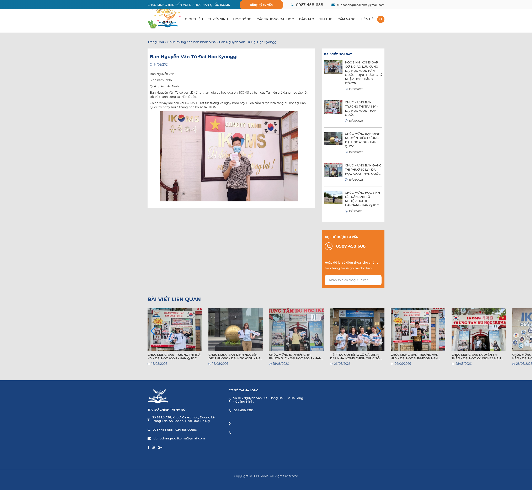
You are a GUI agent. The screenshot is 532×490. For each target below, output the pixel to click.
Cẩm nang (346, 19)
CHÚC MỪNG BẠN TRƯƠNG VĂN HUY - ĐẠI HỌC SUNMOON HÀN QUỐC (414, 356)
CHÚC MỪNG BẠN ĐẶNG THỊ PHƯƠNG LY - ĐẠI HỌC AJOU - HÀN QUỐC (363, 170)
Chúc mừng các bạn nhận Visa (191, 42)
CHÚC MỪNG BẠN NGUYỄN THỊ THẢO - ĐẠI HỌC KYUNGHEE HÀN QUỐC (476, 356)
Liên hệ (367, 19)
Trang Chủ (156, 42)
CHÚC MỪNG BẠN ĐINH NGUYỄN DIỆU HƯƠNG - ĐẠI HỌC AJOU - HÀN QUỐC (235, 356)
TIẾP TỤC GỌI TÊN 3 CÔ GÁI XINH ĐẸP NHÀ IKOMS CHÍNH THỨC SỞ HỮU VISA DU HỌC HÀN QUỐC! (355, 356)
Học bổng (242, 19)
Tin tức (325, 19)
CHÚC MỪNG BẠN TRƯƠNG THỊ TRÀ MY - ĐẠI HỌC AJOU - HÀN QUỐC (174, 356)
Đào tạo (306, 19)
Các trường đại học (275, 19)
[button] (379, 331)
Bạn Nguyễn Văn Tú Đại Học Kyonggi (248, 42)
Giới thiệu (194, 19)
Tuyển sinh (218, 19)
